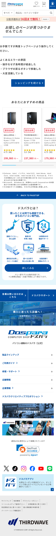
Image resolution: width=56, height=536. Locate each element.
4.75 (8, 152)
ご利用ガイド (8, 362)
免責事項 (17, 501)
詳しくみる (28, 268)
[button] (28, 450)
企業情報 (6, 388)
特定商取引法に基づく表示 (11, 507)
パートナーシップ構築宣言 (11, 510)
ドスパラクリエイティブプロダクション (21, 396)
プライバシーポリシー (31, 501)
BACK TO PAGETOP (30, 195)
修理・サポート (9, 371)
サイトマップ (6, 501)
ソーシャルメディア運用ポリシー (13, 504)
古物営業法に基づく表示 (37, 504)
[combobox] (34, 12)
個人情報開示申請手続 (31, 507)
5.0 (27, 152)
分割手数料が (23, 19)
